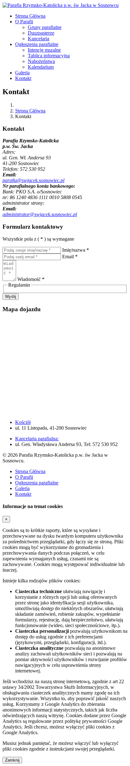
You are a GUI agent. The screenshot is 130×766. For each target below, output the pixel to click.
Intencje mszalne (44, 50)
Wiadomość (30, 279)
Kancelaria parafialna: (37, 438)
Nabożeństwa (41, 61)
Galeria (22, 72)
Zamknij (12, 760)
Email (70, 256)
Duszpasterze (41, 33)
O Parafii (24, 21)
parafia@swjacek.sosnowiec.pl (33, 180)
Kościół (23, 422)
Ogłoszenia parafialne (36, 44)
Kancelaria (38, 38)
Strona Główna (30, 16)
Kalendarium (41, 67)
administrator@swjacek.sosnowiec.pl (40, 214)
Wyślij (10, 296)
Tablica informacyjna (49, 55)
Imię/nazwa (75, 250)
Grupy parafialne (45, 27)
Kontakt (23, 78)
